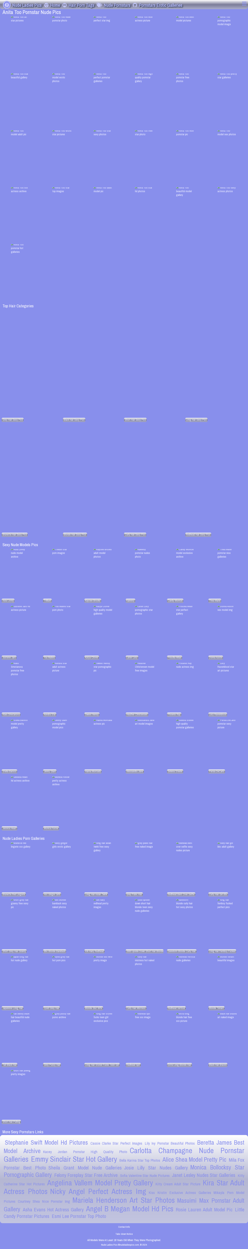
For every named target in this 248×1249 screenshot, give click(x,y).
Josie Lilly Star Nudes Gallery (156, 1167)
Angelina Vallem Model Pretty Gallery (100, 1183)
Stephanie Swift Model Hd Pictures (46, 1142)
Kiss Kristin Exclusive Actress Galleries (180, 1192)
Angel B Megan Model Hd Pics (129, 1209)
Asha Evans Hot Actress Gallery (53, 1209)
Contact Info (124, 1227)
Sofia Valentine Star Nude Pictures (145, 1175)
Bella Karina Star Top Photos (139, 1160)
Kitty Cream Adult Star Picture (177, 1184)
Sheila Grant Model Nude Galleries (85, 1167)
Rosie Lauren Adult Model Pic (204, 1209)
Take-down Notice (124, 1234)
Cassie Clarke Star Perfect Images (116, 1143)
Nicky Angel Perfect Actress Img (98, 1191)
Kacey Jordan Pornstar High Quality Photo (85, 1151)
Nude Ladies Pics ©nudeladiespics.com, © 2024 (124, 1244)
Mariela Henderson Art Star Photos (123, 1200)
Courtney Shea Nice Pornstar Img (44, 1201)
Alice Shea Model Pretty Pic (194, 1159)
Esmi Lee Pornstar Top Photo (79, 1216)
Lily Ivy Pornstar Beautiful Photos (170, 1143)
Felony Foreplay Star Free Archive (86, 1175)
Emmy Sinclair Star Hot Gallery (74, 1159)
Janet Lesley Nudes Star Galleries (203, 1175)
